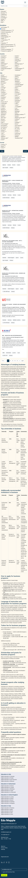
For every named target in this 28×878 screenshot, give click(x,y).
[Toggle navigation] (25, 2)
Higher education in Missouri (7, 781)
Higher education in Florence (7, 808)
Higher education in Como (7, 814)
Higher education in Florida (7, 778)
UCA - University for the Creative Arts (10, 243)
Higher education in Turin (7, 812)
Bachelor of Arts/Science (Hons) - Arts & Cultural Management (12, 241)
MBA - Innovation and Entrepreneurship (12, 335)
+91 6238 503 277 (5, 834)
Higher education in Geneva (7, 786)
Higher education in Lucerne (7, 787)
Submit (25, 151)
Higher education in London (7, 797)
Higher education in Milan (7, 809)
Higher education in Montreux (8, 789)
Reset (2, 151)
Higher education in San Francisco (9, 779)
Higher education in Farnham (7, 801)
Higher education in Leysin (7, 790)
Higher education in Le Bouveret (8, 792)
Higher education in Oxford (7, 798)
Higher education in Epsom (7, 800)
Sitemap (3, 849)
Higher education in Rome (7, 811)
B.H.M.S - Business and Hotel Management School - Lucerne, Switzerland (13, 338)
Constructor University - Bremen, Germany (11, 183)
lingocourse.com (5, 856)
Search (25, 6)
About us (3, 846)
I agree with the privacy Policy (8, 871)
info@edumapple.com (6, 832)
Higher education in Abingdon (8, 803)
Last (22, 360)
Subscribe (4, 875)
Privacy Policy (4, 847)
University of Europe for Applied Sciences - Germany (13, 307)
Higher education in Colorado (7, 776)
